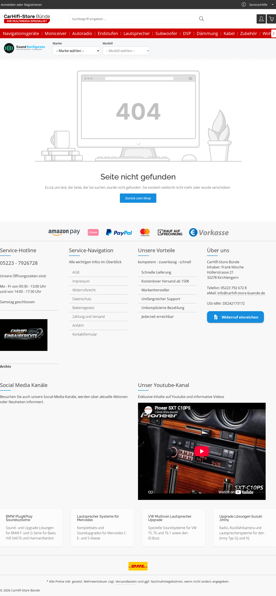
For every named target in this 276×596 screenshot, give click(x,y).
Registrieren (33, 5)
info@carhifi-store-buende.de (241, 293)
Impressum (81, 281)
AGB (75, 272)
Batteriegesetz (83, 307)
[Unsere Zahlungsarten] (138, 231)
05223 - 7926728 (19, 263)
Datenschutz (81, 298)
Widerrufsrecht (84, 290)
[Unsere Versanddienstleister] (138, 564)
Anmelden (8, 5)
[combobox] (133, 19)
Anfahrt (78, 325)
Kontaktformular (84, 334)
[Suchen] (202, 19)
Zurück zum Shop (138, 198)
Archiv (5, 366)
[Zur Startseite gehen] (27, 19)
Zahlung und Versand (88, 316)
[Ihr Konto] (261, 19)
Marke (57, 43)
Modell (108, 43)
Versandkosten (126, 581)
